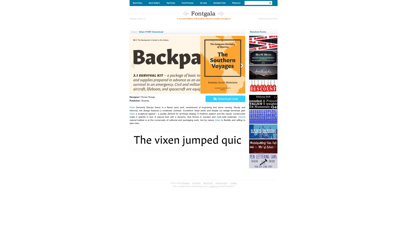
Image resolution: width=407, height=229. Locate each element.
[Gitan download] (225, 99)
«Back (134, 32)
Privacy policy (222, 183)
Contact (233, 183)
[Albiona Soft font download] (263, 109)
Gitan (132, 107)
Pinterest (236, 3)
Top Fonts (170, 3)
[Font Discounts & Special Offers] (263, 94)
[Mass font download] (263, 49)
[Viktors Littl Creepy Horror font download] (263, 153)
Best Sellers (154, 3)
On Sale (203, 3)
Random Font (220, 3)
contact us (213, 186)
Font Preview (187, 3)
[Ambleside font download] (263, 79)
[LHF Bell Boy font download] (263, 64)
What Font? (208, 183)
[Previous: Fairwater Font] (133, 65)
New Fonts (137, 3)
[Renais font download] (263, 123)
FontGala (186, 183)
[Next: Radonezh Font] (241, 65)
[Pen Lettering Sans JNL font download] (263, 168)
